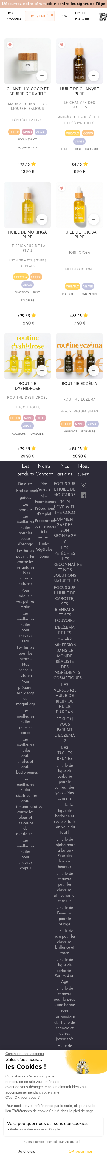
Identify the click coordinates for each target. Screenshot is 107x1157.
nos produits (13, 16)
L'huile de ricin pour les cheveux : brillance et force (65, 942)
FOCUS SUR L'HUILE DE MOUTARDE (65, 489)
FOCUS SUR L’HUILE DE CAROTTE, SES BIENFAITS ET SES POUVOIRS (64, 604)
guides (25, 498)
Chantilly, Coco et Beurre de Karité (28, 91)
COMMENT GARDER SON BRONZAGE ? (65, 531)
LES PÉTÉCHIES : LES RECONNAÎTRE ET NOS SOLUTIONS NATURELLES (68, 564)
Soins (44, 557)
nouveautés (39, 16)
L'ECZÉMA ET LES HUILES (65, 633)
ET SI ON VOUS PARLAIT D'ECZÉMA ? (65, 730)
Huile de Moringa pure (27, 235)
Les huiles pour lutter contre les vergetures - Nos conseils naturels (25, 567)
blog (62, 16)
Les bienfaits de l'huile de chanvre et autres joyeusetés (65, 1028)
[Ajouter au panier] (41, 75)
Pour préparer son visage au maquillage (26, 693)
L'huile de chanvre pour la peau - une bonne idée (65, 1000)
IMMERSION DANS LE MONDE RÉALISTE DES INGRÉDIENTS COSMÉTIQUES (68, 661)
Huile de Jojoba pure (80, 235)
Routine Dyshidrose (27, 386)
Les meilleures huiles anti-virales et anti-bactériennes (27, 756)
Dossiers (25, 484)
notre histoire (82, 16)
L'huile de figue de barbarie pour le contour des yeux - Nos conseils (65, 782)
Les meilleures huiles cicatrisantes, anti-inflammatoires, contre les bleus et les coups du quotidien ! (29, 806)
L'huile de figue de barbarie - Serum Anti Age (64, 971)
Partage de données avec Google (35, 1129)
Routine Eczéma (79, 384)
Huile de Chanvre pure (79, 91)
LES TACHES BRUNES (64, 753)
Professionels (27, 491)
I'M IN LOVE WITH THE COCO (65, 507)
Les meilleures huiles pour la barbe (25, 722)
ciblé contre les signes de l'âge (76, 4)
